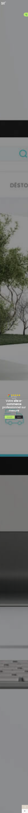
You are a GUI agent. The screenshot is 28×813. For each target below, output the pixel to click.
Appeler (19, 417)
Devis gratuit (9, 417)
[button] (25, 807)
